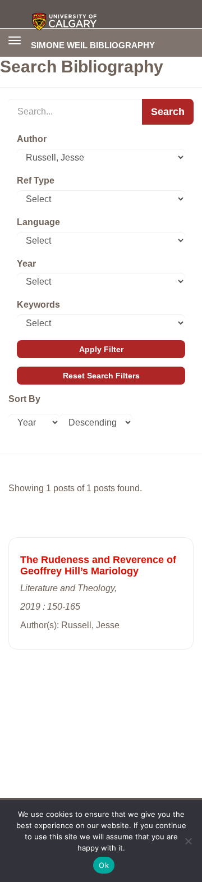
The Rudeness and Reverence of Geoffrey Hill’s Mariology (98, 565)
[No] (188, 841)
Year (26, 263)
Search (168, 111)
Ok (104, 865)
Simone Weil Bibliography (93, 44)
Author (32, 139)
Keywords (38, 304)
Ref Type (35, 180)
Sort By (24, 399)
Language (38, 222)
